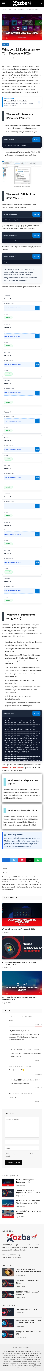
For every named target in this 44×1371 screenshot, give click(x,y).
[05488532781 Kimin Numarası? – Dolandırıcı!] (8, 1294)
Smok (13, 1359)
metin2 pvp (30, 1351)
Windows (4, 9)
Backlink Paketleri (12, 1351)
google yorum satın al (19, 1361)
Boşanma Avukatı (25, 1364)
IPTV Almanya (36, 1357)
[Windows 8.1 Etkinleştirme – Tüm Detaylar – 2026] (22, 27)
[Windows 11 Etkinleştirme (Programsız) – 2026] (22, 914)
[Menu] (3, 3)
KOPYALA (36, 139)
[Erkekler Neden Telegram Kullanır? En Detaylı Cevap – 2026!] (8, 1323)
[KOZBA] (22, 3)
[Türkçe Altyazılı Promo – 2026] (8, 1312)
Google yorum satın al (29, 1355)
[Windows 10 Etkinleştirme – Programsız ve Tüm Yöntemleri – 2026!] (22, 947)
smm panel (7, 1355)
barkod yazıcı (7, 1366)
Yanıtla (38, 1025)
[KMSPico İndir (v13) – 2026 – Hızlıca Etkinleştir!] (8, 1214)
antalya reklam (28, 1366)
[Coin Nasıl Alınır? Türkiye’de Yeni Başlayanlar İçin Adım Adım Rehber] (8, 1272)
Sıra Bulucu (14, 1353)
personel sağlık (32, 1368)
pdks (38, 1361)
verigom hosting (19, 1357)
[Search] (41, 3)
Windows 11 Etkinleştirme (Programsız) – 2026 (18, 929)
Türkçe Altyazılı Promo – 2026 (26, 1309)
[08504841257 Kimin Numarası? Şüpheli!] (8, 1283)
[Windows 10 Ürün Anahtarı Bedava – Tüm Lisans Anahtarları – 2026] (22, 983)
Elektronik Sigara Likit (33, 1359)
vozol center (7, 1368)
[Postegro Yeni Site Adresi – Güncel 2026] (8, 1334)
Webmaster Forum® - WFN (29, 1353)
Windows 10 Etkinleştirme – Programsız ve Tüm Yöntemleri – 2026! (28, 1192)
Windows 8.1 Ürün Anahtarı (12, 768)
